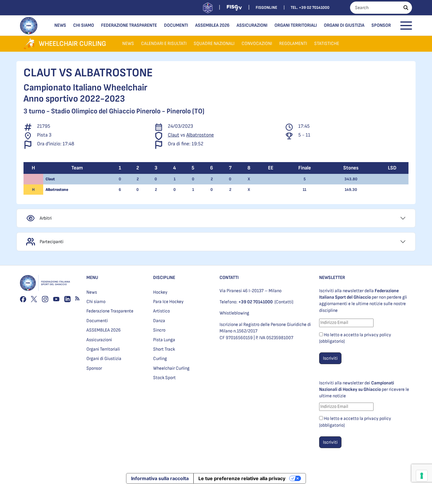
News (60, 25)
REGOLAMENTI (293, 43)
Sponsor (381, 25)
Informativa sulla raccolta (160, 478)
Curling (160, 358)
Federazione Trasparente (129, 25)
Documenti (176, 25)
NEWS (128, 43)
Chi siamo (83, 25)
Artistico (161, 311)
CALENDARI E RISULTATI (164, 43)
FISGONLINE (266, 7)
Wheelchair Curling (171, 368)
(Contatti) (283, 302)
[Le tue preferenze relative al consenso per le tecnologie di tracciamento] (421, 475)
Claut (173, 135)
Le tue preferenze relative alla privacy (241, 478)
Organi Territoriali (295, 25)
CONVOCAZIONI (257, 43)
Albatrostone (200, 135)
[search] (406, 8)
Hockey (160, 292)
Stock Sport (164, 378)
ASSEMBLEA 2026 (212, 25)
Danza (159, 321)
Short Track (164, 349)
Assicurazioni (252, 25)
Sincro (159, 330)
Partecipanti (51, 242)
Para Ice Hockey (168, 302)
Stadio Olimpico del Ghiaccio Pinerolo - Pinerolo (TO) (127, 111)
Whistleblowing (234, 313)
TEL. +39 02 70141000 (310, 7)
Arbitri (46, 218)
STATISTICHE (326, 43)
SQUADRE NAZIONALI (214, 43)
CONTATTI (229, 277)
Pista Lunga (164, 340)
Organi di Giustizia (344, 25)
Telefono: (246, 302)
